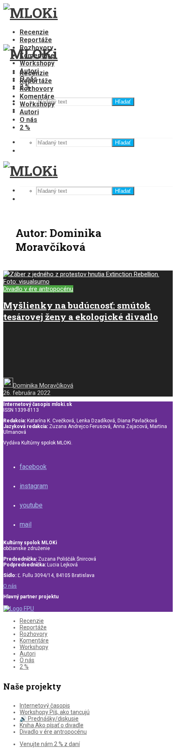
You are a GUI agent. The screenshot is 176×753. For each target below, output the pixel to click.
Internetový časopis (45, 705)
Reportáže (36, 40)
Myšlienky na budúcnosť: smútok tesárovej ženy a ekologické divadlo (80, 311)
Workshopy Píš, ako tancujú (55, 712)
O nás (28, 120)
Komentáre (37, 96)
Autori (29, 112)
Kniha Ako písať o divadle (51, 725)
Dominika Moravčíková (43, 385)
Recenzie (34, 32)
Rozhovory (36, 88)
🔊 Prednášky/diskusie (49, 718)
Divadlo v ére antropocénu (38, 289)
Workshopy (37, 63)
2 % (25, 127)
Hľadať (123, 102)
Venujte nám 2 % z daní (50, 744)
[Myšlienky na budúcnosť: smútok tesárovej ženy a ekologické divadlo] (88, 281)
